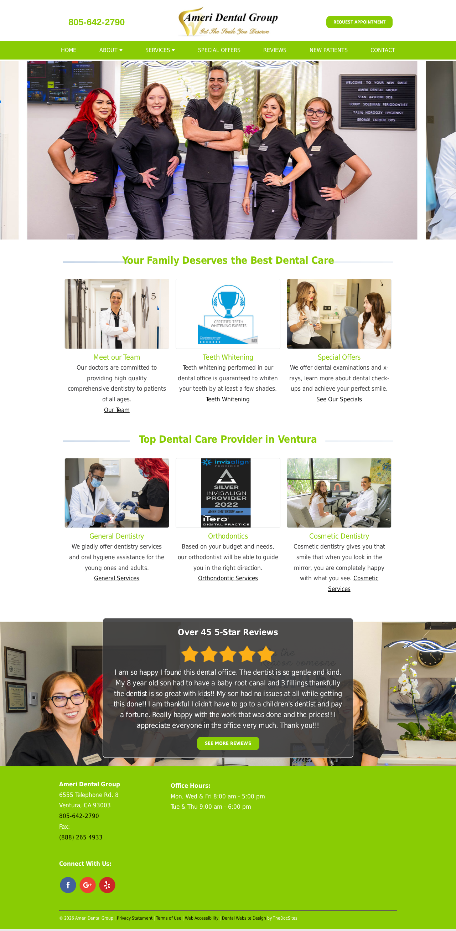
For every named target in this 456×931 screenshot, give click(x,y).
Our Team (117, 409)
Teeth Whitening (228, 399)
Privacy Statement (134, 918)
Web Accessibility (201, 918)
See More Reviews (228, 743)
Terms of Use (168, 918)
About (108, 50)
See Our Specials (339, 399)
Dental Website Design (244, 918)
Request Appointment (359, 22)
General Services (116, 578)
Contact (382, 50)
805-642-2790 (96, 22)
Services (157, 50)
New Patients (329, 50)
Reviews (274, 50)
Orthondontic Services (228, 578)
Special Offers (219, 50)
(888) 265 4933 (81, 837)
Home (68, 50)
